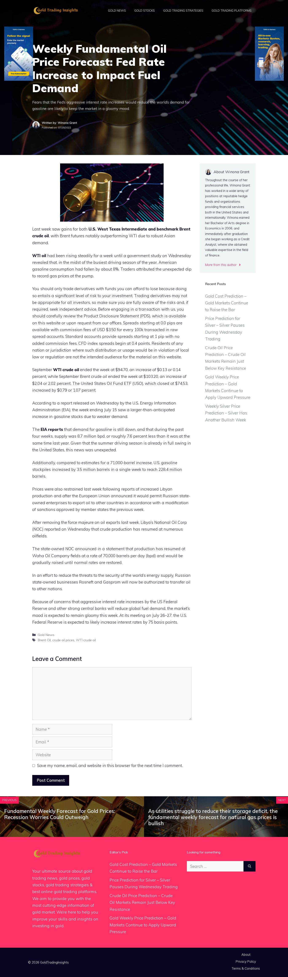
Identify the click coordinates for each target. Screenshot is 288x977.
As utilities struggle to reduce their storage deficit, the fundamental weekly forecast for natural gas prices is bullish (213, 817)
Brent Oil (44, 640)
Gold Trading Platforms (232, 10)
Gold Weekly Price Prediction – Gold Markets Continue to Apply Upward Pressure (143, 924)
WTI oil (39, 255)
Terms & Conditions (246, 968)
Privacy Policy (246, 961)
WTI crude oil (66, 369)
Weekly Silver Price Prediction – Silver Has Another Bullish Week (226, 413)
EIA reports (52, 429)
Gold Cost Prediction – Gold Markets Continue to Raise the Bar (226, 303)
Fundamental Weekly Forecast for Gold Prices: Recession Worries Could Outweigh (59, 814)
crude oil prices (63, 640)
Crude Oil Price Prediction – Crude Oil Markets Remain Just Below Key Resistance (142, 902)
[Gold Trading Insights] (55, 10)
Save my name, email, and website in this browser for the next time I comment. (110, 765)
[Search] (250, 866)
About (245, 955)
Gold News (117, 10)
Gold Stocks (144, 10)
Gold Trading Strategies (183, 10)
